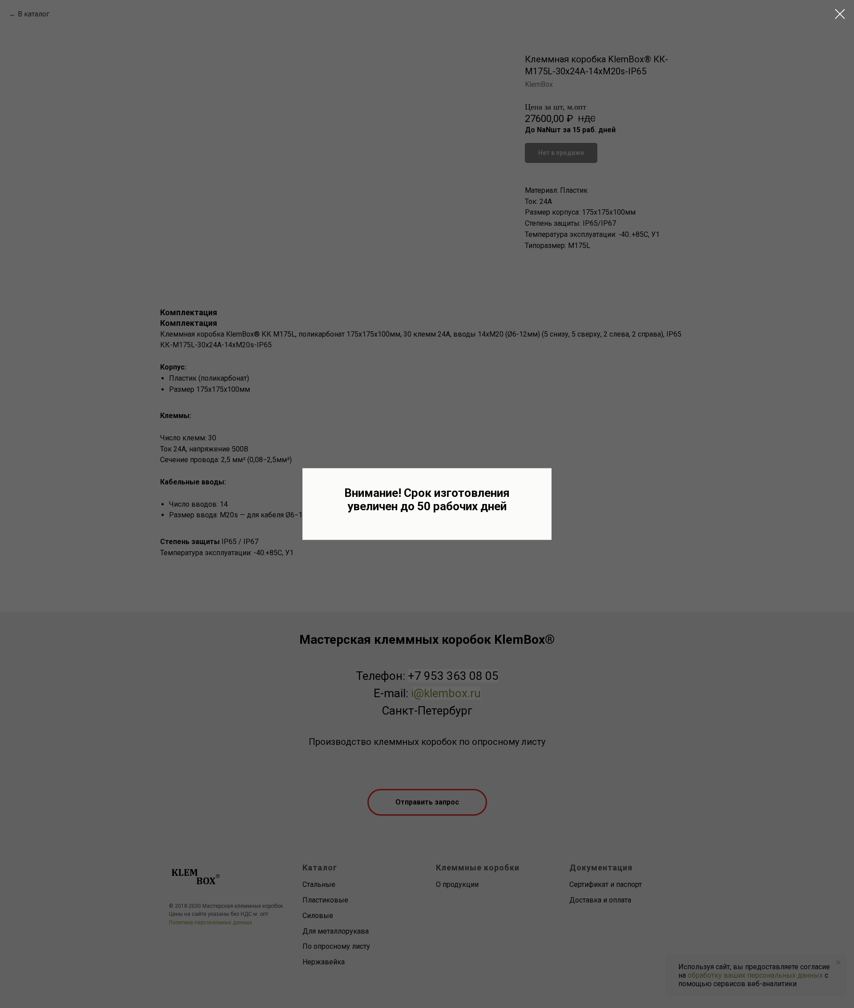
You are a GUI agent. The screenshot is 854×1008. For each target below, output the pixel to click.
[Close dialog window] (840, 14)
